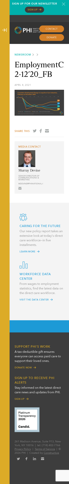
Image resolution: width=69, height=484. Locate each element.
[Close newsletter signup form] (63, 4)
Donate (52, 38)
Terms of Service (45, 449)
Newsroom (23, 55)
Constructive (51, 453)
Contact (52, 29)
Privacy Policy (23, 449)
